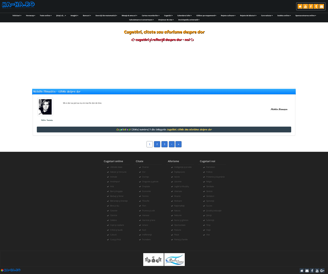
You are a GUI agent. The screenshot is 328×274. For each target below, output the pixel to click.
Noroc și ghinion (181, 220)
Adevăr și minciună (118, 172)
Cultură (113, 234)
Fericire (145, 196)
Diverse (145, 167)
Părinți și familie (181, 239)
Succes (209, 205)
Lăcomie (177, 181)
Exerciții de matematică (106, 15)
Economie (146, 191)
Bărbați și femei (116, 196)
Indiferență (147, 234)
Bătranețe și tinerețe (119, 201)
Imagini (74, 15)
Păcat (176, 234)
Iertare (145, 225)
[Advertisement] (164, 63)
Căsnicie (113, 215)
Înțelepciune (179, 172)
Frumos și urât (148, 210)
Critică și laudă (116, 230)
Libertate (178, 191)
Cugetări (168, 15)
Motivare (178, 201)
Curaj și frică (115, 239)
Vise (208, 234)
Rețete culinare (227, 15)
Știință (209, 215)
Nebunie (178, 215)
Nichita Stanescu (47, 120)
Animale (113, 176)
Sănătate (210, 186)
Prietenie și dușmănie (215, 176)
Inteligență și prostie (183, 167)
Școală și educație (213, 210)
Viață (208, 230)
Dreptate (146, 186)
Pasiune (177, 230)
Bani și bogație (116, 191)
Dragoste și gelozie (150, 181)
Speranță (210, 201)
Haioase (145, 215)
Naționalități (179, 205)
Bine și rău (114, 205)
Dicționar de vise (165, 20)
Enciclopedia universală (188, 20)
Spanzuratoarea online (305, 15)
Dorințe (145, 176)
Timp (208, 225)
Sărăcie (209, 191)
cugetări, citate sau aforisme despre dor (189, 129)
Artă (112, 186)
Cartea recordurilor (150, 15)
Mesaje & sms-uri (129, 15)
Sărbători (210, 196)
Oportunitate (179, 225)
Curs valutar (266, 15)
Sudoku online (283, 15)
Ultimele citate (116, 167)
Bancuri (86, 15)
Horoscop (30, 15)
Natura (177, 210)
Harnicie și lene (148, 220)
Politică (209, 172)
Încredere (146, 239)
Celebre (113, 220)
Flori (144, 205)
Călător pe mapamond (205, 15)
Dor (144, 172)
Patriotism (210, 167)
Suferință (210, 220)
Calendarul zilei (184, 15)
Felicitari (16, 15)
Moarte (177, 196)
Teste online (45, 15)
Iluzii (144, 230)
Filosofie (145, 201)
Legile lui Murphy (181, 186)
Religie (209, 181)
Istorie (177, 176)
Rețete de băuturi (247, 15)
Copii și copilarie (117, 225)
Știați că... (60, 15)
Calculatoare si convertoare (141, 20)
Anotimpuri (115, 181)
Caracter (113, 210)
